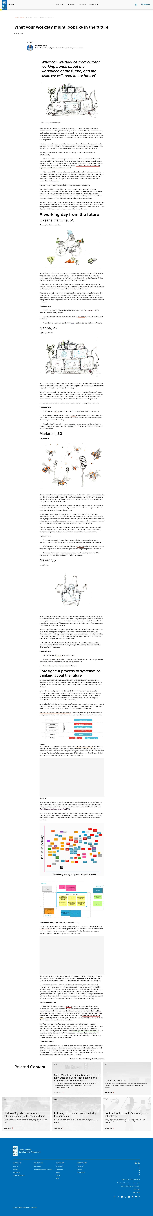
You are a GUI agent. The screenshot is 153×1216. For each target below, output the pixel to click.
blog (98, 1011)
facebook (115, 1197)
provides (71, 426)
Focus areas (37, 1166)
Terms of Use (136, 1192)
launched (90, 310)
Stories (58, 1172)
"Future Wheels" (45, 929)
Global (136, 5)
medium (136, 1197)
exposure (139, 1197)
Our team (15, 1169)
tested (56, 540)
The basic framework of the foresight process (55, 712)
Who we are (60, 4)
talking (56, 411)
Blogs (57, 1178)
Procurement (81, 1172)
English (146, 4)
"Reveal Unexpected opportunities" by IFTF (54, 809)
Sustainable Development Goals (43, 1169)
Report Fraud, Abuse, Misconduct (131, 1180)
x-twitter (118, 1197)
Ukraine (11, 4)
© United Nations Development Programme (25, 1207)
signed (73, 415)
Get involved (94, 4)
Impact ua (54, 181)
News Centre (59, 1166)
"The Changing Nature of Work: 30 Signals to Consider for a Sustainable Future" (70, 166)
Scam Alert (137, 1189)
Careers (79, 1169)
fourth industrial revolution (55, 666)
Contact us (80, 1166)
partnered (81, 316)
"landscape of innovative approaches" (85, 1030)
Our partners (16, 1172)
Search (139, 5)
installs (58, 655)
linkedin (125, 1197)
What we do (71, 4)
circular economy (46, 1020)
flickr (132, 1197)
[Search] (139, 1169)
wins (72, 323)
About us (15, 1166)
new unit (69, 1006)
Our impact (82, 4)
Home (16, 17)
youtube (129, 1197)
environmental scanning (84, 746)
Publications (59, 1169)
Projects (58, 1175)
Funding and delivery (19, 1175)
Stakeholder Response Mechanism (130, 1186)
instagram (122, 1197)
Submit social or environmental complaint (128, 1183)
